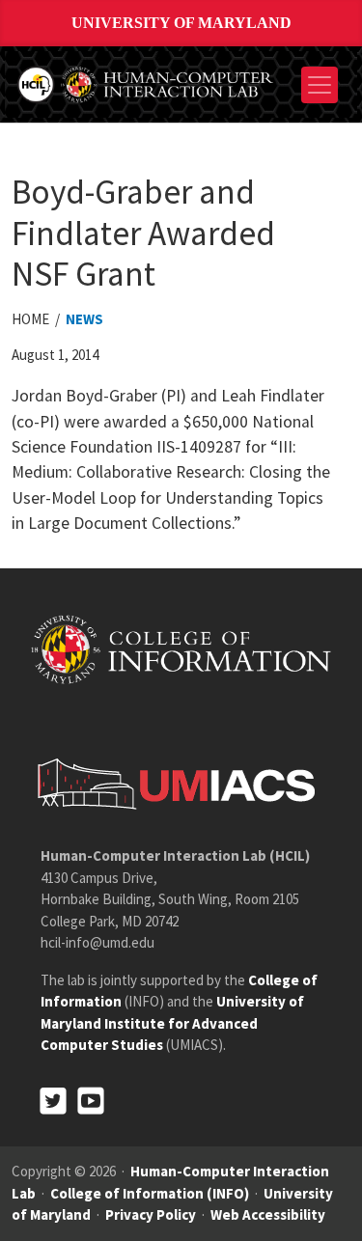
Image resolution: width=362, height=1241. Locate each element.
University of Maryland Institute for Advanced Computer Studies (172, 1023)
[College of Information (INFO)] (181, 648)
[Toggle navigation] (319, 85)
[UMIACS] (171, 783)
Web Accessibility (267, 1214)
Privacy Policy (150, 1214)
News (84, 319)
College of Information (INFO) (149, 1193)
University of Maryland (181, 22)
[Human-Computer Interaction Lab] (147, 82)
